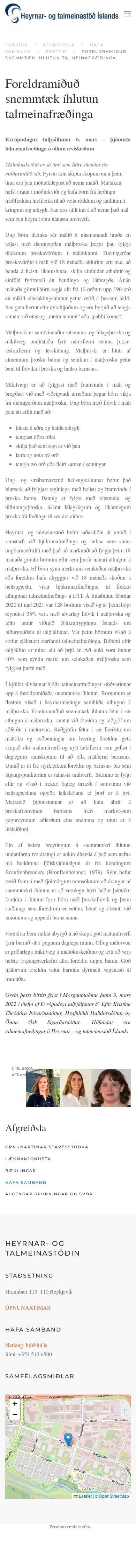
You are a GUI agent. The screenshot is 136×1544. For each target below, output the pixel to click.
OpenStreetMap (114, 1496)
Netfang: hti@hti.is (26, 1345)
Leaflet (85, 1496)
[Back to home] (61, 14)
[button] (127, 14)
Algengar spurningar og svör (49, 1194)
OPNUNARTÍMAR (28, 1307)
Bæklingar (20, 1170)
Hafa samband (26, 1182)
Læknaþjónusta (28, 1158)
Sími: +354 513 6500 (28, 1354)
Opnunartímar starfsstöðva (47, 1147)
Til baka (24, 1068)
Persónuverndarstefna (70, 1526)
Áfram (19, 1074)
